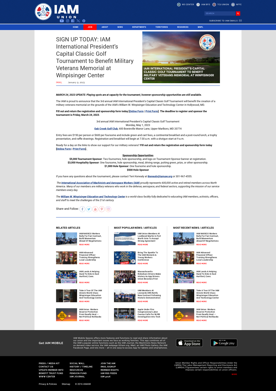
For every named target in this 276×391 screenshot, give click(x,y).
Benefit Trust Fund (51, 373)
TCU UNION (223, 4)
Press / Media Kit (49, 363)
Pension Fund (78, 373)
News (120, 27)
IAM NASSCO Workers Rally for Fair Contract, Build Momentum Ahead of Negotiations (90, 237)
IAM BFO (205, 4)
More (234, 374)
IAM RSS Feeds (109, 373)
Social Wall (77, 363)
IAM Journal (77, 376)
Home (75, 27)
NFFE (239, 4)
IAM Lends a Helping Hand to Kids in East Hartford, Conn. (89, 274)
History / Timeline (81, 367)
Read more (84, 245)
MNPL (200, 27)
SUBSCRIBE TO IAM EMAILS (223, 21)
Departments (139, 27)
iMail (59, 82)
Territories (162, 27)
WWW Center (47, 376)
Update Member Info (51, 370)
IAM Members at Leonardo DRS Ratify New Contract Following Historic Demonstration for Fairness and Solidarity (149, 296)
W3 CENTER (188, 4)
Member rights (110, 370)
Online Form (136, 111)
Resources (182, 27)
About (105, 27)
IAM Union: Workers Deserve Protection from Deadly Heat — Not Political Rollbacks (90, 313)
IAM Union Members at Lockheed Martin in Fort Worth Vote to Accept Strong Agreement (149, 237)
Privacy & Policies (48, 384)
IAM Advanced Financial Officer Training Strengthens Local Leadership (89, 256)
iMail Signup (108, 367)
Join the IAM (108, 363)
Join (90, 27)
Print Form (151, 111)
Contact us (46, 367)
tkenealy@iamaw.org (160, 176)
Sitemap (66, 384)
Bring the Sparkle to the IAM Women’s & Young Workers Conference (148, 256)
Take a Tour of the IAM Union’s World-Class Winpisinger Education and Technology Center (90, 294)
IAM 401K (106, 376)
